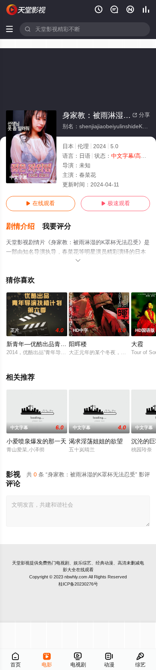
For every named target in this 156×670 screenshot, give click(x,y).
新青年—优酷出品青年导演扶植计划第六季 (63, 344)
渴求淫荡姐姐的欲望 (96, 441)
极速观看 (115, 203)
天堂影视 (21, 562)
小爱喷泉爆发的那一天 (36, 441)
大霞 (137, 344)
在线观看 (40, 203)
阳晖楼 (78, 344)
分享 (141, 115)
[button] (24, 226)
